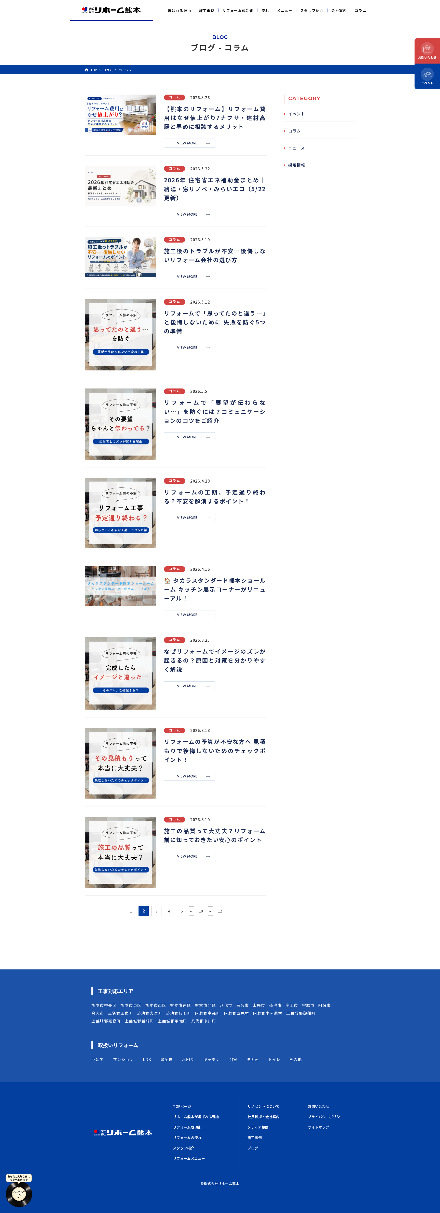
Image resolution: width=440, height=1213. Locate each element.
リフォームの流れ (187, 1137)
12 (220, 911)
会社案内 (339, 10)
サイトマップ (318, 1127)
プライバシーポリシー (325, 1116)
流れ (265, 10)
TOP (94, 69)
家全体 (166, 1059)
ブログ (253, 1147)
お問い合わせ (318, 1106)
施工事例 (207, 10)
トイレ (274, 1059)
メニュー (285, 10)
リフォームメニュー (189, 1158)
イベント (296, 113)
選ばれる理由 (179, 10)
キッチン (211, 1059)
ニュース (296, 148)
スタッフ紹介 (312, 10)
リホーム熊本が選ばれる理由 (196, 1116)
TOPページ (182, 1106)
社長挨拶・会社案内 (264, 1116)
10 (201, 911)
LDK (147, 1059)
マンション (123, 1059)
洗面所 (252, 1059)
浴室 (233, 1059)
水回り (188, 1059)
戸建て (97, 1059)
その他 (296, 1059)
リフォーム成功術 (238, 10)
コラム (360, 10)
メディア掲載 (258, 1127)
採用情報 (296, 165)
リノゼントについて (264, 1106)
